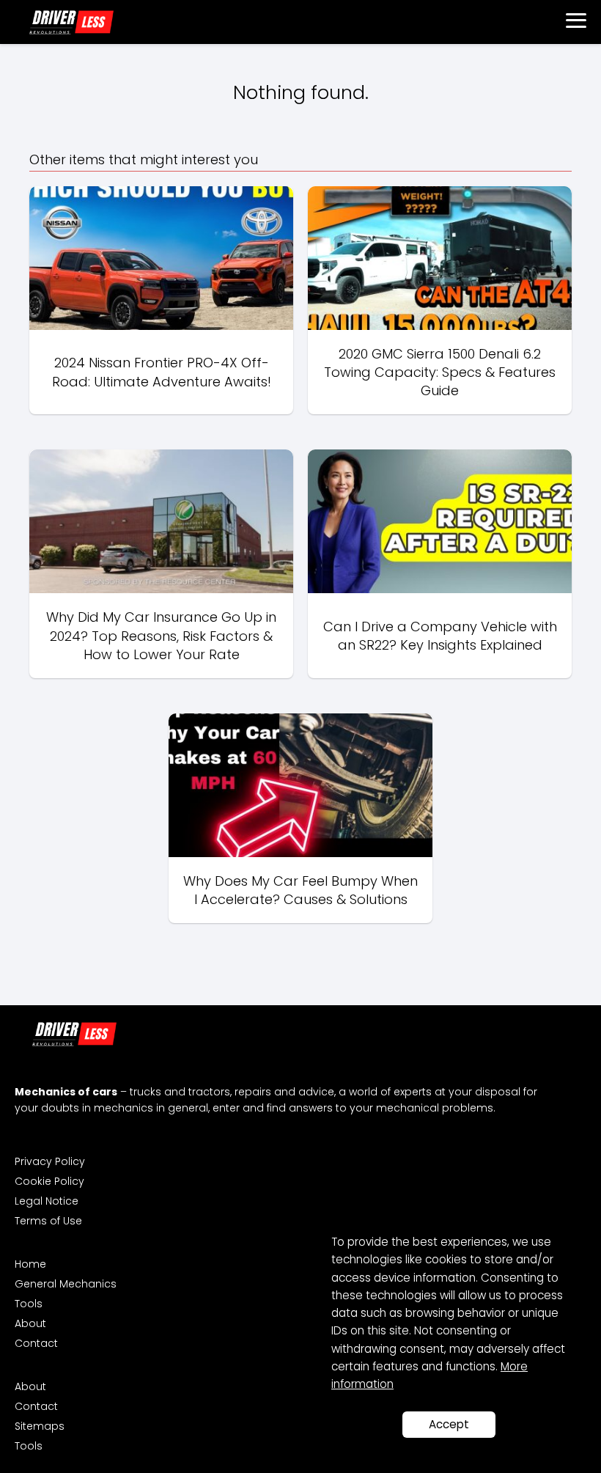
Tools (29, 1303)
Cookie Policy (49, 1181)
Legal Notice (46, 1201)
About (30, 1323)
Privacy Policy (50, 1161)
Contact (36, 1343)
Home (30, 1264)
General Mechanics (66, 1284)
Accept (449, 1424)
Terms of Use (48, 1220)
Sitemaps (39, 1426)
